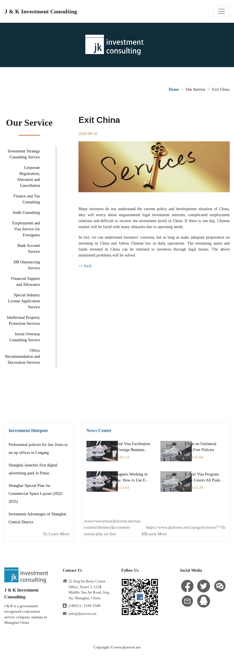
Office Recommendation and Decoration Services (22, 356)
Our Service (195, 89)
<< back (85, 266)
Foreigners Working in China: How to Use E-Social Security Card (129, 480)
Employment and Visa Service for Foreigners (26, 229)
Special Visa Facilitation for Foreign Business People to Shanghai (130, 450)
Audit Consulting (26, 212)
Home (174, 89)
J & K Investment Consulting (41, 11)
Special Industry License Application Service (24, 301)
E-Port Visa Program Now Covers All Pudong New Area (204, 480)
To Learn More (56, 534)
